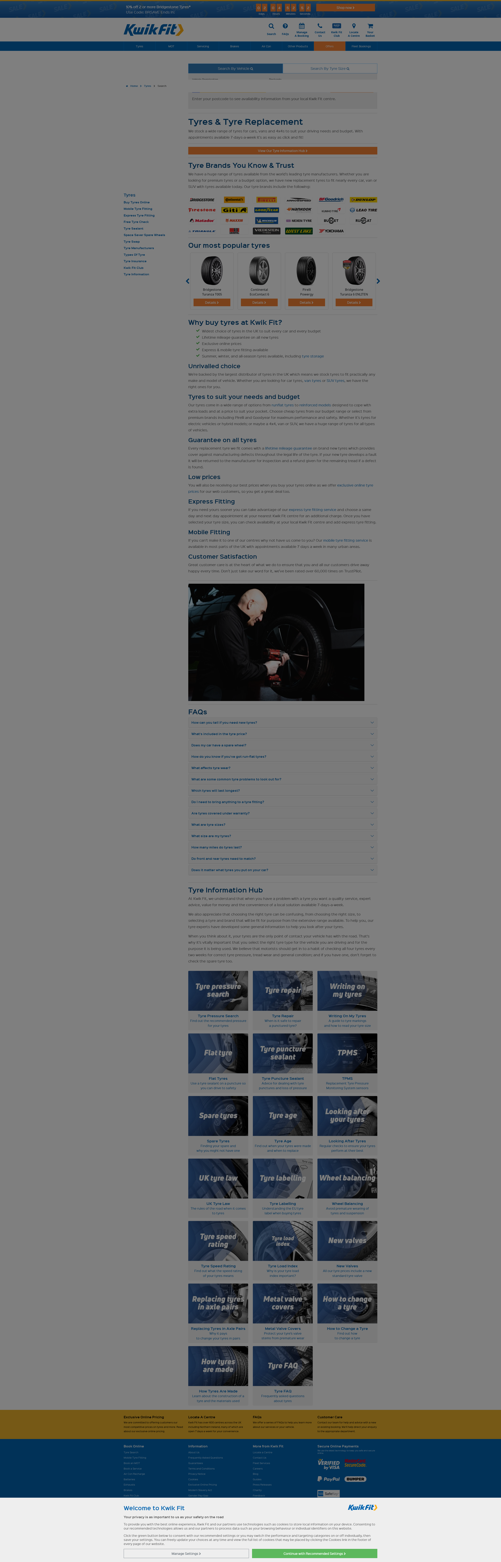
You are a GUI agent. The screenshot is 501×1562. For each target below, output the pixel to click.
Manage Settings (185, 1553)
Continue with (314, 1553)
